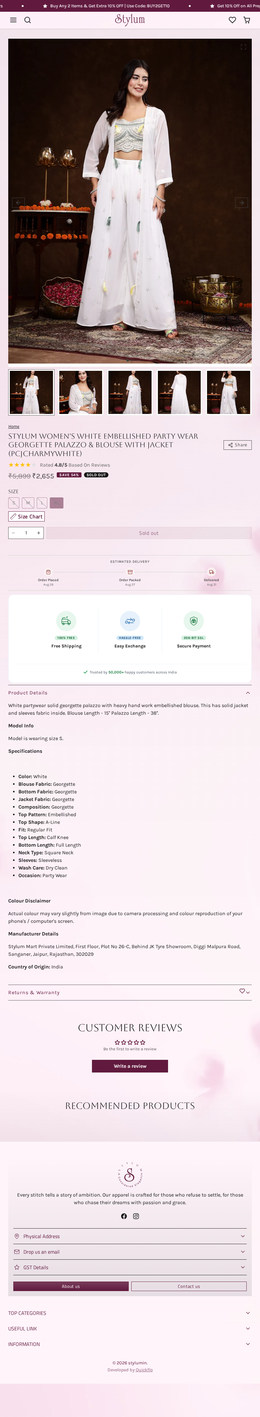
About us (71, 1286)
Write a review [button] (130, 1066)
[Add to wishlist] (242, 991)
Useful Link (22, 1328)
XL (56, 503)
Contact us (189, 1286)
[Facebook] (124, 1216)
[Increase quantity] (39, 533)
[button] (13, 20)
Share (241, 444)
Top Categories (27, 1313)
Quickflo (144, 1370)
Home (13, 426)
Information (24, 1344)
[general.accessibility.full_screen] (243, 47)
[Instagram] (136, 1216)
